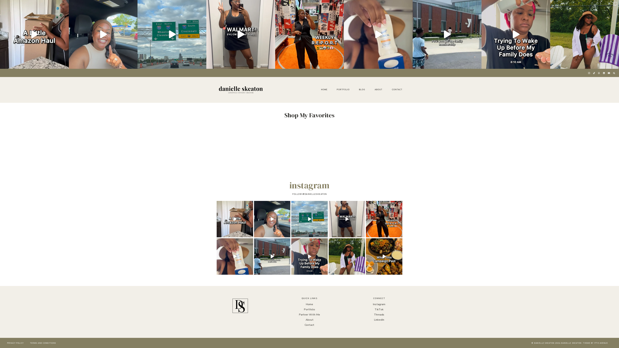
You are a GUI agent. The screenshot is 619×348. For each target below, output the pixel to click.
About (378, 89)
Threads (379, 314)
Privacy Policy (15, 343)
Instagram (379, 304)
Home (324, 89)
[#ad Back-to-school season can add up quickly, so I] (103, 34)
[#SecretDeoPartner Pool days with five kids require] (378, 34)
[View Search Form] (614, 73)
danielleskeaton (316, 194)
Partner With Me (309, 314)
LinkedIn (379, 320)
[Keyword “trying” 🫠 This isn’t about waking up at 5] (515, 34)
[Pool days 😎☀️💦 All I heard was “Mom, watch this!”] (584, 34)
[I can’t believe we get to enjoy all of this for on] (447, 34)
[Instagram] (589, 73)
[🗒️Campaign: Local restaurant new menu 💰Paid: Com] (384, 256)
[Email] (609, 73)
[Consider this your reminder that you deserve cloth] (240, 34)
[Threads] (599, 73)
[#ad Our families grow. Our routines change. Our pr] (172, 34)
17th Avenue (601, 343)
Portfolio (343, 89)
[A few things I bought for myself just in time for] (34, 34)
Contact (397, 89)
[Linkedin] (604, 73)
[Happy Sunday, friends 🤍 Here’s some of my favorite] (309, 34)
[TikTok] (594, 73)
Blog (362, 89)
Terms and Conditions (43, 343)
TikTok (379, 309)
